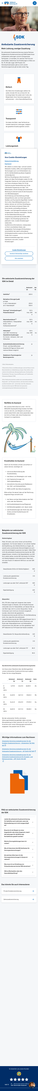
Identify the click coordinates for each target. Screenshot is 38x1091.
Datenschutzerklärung (12, 161)
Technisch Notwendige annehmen (19, 253)
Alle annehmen (19, 258)
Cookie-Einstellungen (19, 250)
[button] (19, 822)
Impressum (8, 164)
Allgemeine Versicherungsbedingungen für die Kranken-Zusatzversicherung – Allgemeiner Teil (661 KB (18, 743)
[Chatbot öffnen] (32, 1085)
